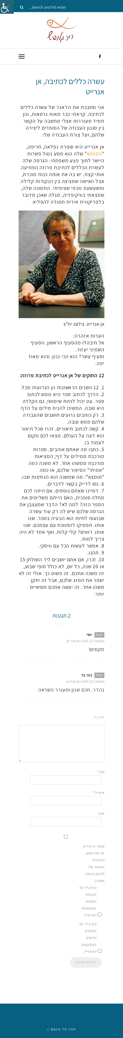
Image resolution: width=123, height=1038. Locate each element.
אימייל (98, 792)
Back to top (63, 1029)
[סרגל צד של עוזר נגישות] (7, 7)
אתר (101, 813)
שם (100, 771)
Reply (99, 634)
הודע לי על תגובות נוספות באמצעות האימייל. (87, 901)
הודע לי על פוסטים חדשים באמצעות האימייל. (87, 938)
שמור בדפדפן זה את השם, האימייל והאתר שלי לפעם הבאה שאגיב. (93, 863)
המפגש (94, 153)
